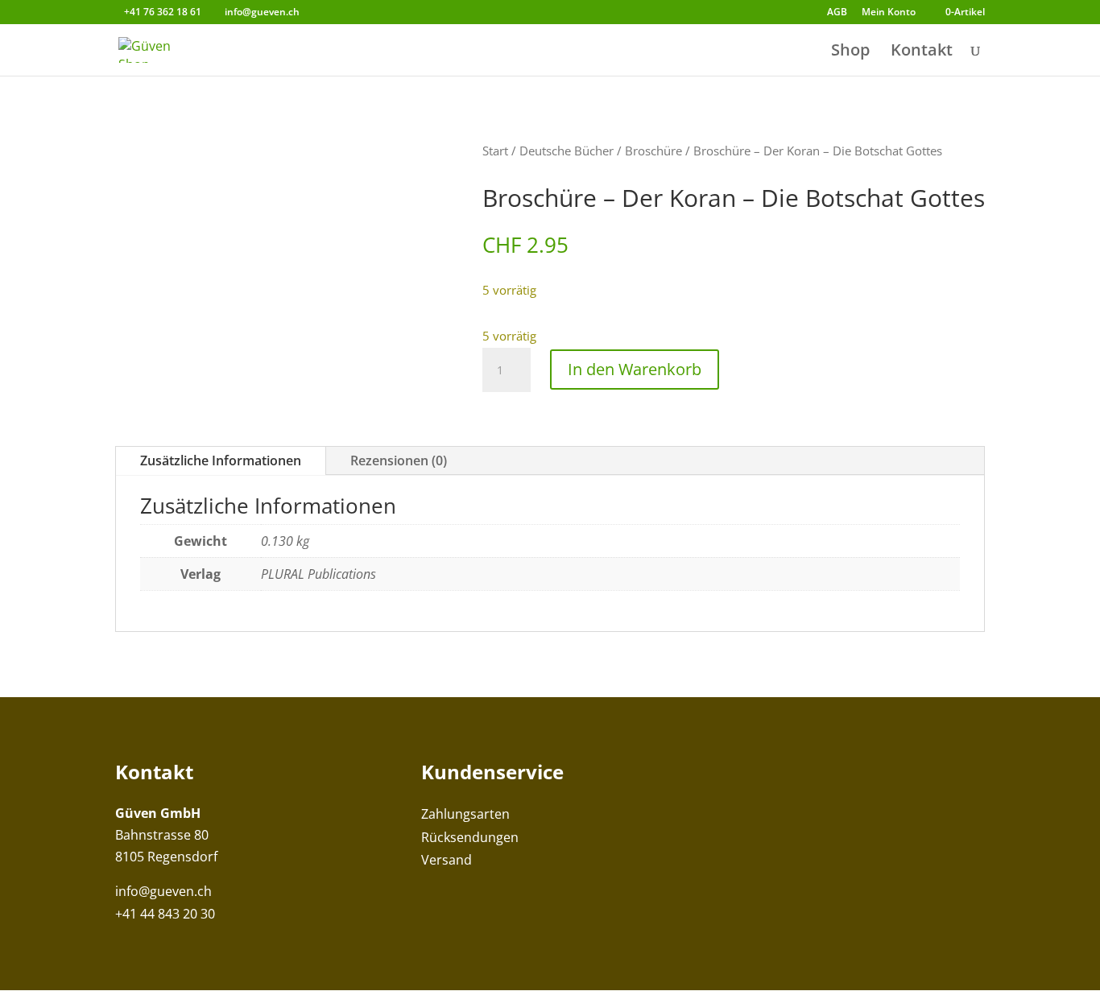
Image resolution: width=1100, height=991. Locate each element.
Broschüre (653, 150)
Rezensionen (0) (398, 460)
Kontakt (922, 52)
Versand (446, 860)
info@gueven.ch (163, 891)
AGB (837, 13)
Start (495, 150)
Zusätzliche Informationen (220, 460)
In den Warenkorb (634, 369)
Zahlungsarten (465, 814)
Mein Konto (889, 13)
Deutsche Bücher (566, 150)
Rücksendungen (470, 837)
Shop (850, 52)
